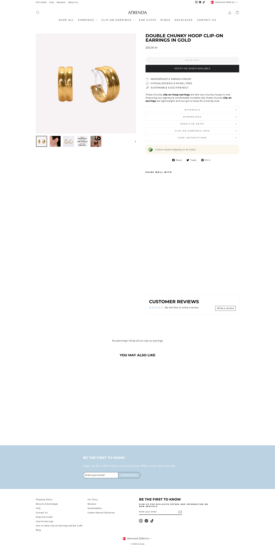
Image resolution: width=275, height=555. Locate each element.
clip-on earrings (153, 340)
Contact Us (206, 20)
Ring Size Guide (44, 517)
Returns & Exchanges (47, 504)
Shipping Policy (44, 499)
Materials (192, 110)
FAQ (51, 2)
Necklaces (184, 20)
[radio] (59, 425)
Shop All (66, 20)
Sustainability (95, 508)
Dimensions (192, 117)
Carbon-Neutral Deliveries (101, 513)
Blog (38, 530)
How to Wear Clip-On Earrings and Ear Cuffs (59, 526)
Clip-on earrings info (192, 131)
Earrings (86, 20)
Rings (165, 20)
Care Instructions (192, 138)
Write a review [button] (225, 308)
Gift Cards (41, 2)
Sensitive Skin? (192, 124)
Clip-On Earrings (117, 20)
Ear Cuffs (147, 20)
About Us (73, 2)
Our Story (93, 499)
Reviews (61, 2)
